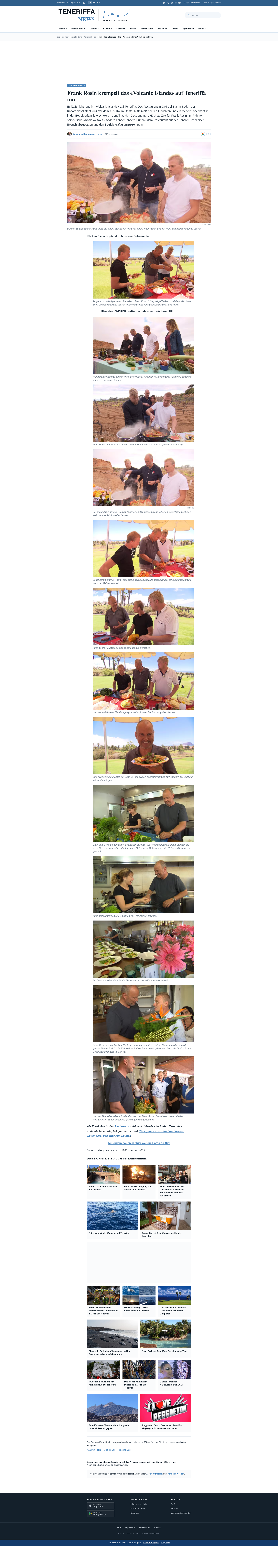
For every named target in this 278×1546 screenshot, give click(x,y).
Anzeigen (162, 28)
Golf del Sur (109, 1450)
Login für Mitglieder (192, 3)
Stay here (165, 1543)
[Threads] (168, 3)
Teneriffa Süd (124, 1450)
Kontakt (174, 1508)
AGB (119, 1528)
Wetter (93, 28)
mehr (201, 28)
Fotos (133, 28)
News (62, 28)
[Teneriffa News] (95, 15)
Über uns (134, 1513)
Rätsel (175, 28)
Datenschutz (144, 1528)
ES (98, 2)
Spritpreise (188, 28)
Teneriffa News (76, 37)
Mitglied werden (176, 1473)
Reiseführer (77, 28)
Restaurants (146, 28)
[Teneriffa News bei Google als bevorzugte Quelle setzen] (203, 134)
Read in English (151, 1543)
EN (94, 2)
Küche (106, 28)
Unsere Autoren (137, 1508)
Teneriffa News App (99, 1499)
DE (90, 2)
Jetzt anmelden (155, 1473)
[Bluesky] (172, 3)
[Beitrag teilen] (208, 134)
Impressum (130, 1528)
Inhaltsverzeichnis (138, 1504)
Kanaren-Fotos (90, 37)
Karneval (120, 28)
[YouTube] (179, 3)
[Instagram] (175, 3)
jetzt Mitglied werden (212, 3)
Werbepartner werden (181, 1513)
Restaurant (122, 1126)
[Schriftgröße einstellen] (84, 2)
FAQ (173, 1504)
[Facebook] (164, 3)
